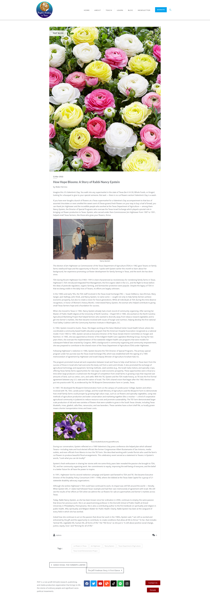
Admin (58, 535)
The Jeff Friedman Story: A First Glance (104, 570)
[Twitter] (94, 583)
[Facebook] (87, 583)
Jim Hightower (95, 546)
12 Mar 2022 (58, 177)
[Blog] (107, 583)
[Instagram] (127, 583)
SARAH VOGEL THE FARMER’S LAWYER (69, 565)
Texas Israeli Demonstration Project (85, 551)
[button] (170, 10)
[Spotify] (120, 583)
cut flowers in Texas (80, 546)
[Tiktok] (114, 583)
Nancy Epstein (109, 546)
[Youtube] (100, 583)
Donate (161, 10)
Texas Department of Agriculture (129, 546)
